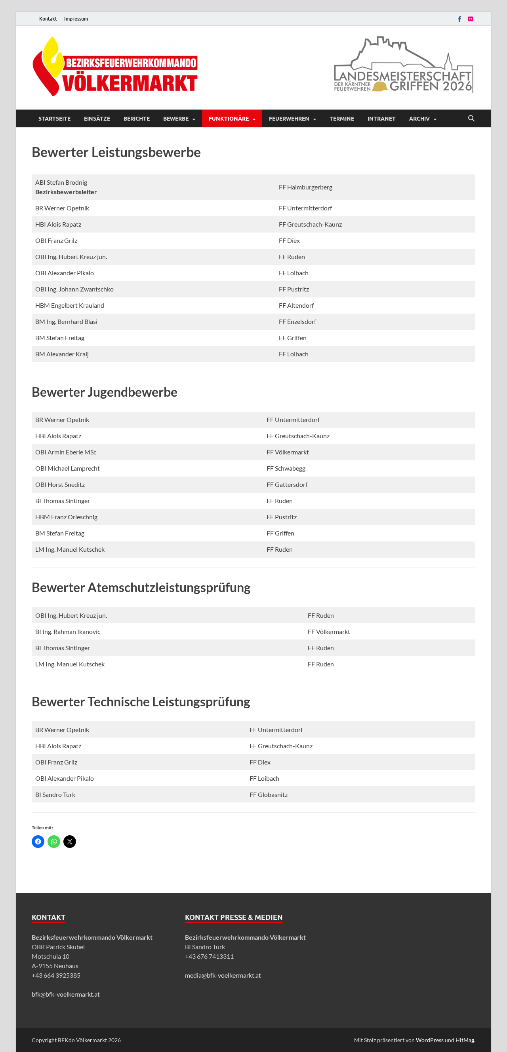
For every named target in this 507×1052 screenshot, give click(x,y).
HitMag (465, 1040)
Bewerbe (176, 118)
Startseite (54, 118)
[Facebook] (459, 19)
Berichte (137, 118)
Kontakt (48, 19)
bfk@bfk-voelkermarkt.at (66, 994)
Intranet (382, 118)
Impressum (76, 19)
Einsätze (97, 118)
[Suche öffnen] (471, 119)
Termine (342, 118)
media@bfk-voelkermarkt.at (223, 975)
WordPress (430, 1040)
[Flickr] (470, 19)
